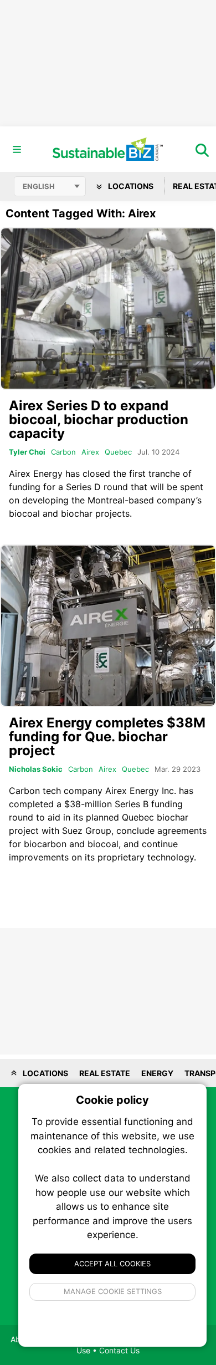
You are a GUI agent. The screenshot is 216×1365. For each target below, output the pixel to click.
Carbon (63, 451)
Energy (157, 1073)
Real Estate (104, 1073)
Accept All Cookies (112, 1263)
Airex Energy (36, 473)
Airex (90, 451)
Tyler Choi (27, 451)
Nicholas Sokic (36, 769)
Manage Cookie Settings (113, 1291)
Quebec (118, 451)
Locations (129, 186)
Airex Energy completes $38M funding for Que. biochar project (107, 736)
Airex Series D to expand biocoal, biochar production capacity (98, 419)
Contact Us (119, 1350)
